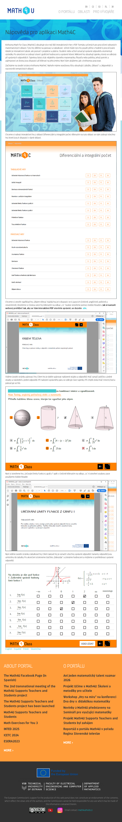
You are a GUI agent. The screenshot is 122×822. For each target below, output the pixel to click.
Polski (26, 649)
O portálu (66, 11)
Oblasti (84, 11)
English (8, 649)
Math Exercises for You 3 (21, 723)
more (8, 750)
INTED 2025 (11, 729)
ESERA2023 (12, 741)
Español (17, 649)
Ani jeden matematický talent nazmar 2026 (89, 678)
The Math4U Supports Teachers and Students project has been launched (29, 703)
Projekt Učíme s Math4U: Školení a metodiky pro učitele (87, 688)
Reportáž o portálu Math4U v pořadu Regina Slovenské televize (88, 731)
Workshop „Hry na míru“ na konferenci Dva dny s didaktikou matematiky (89, 699)
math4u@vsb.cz (85, 810)
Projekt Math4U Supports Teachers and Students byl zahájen (90, 720)
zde (84, 308)
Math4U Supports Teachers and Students (25, 714)
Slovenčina (36, 649)
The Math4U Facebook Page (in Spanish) (25, 678)
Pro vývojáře (103, 11)
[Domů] (24, 10)
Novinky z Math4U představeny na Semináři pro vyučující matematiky (87, 710)
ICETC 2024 (11, 735)
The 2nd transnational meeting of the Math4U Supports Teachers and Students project (29, 690)
